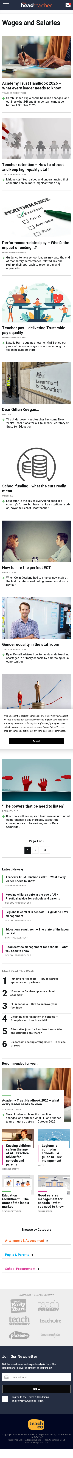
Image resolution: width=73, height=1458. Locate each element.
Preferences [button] (59, 731)
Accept (36, 741)
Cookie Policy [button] (49, 727)
